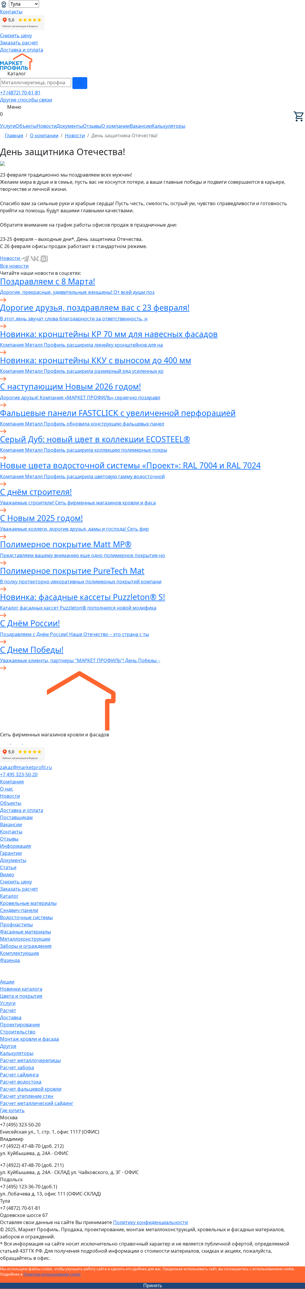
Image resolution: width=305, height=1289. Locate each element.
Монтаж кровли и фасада (29, 1039)
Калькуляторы (168, 126)
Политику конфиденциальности (150, 1222)
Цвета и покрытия (21, 996)
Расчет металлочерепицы (30, 1060)
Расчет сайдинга (19, 1074)
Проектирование (20, 1024)
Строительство (17, 1031)
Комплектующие (19, 953)
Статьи (8, 867)
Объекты (26, 126)
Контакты (11, 11)
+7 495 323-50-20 (19, 774)
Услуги (7, 126)
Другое (8, 1046)
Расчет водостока (20, 1081)
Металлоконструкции (25, 939)
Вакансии (141, 126)
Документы (70, 126)
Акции (7, 981)
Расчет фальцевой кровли (30, 1089)
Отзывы (92, 126)
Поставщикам (16, 817)
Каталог (9, 896)
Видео (7, 874)
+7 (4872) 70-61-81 (20, 92)
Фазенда (10, 960)
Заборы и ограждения (26, 946)
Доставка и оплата (21, 49)
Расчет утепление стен (26, 1096)
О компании (115, 126)
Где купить (12, 1110)
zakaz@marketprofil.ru (26, 767)
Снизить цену (16, 35)
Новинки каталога (21, 989)
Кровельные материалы (28, 903)
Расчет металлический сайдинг (36, 1103)
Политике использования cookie (52, 1274)
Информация (15, 846)
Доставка (10, 1017)
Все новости (14, 266)
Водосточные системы (26, 917)
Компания (12, 781)
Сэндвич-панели (19, 910)
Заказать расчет (19, 42)
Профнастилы (16, 924)
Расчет (8, 1010)
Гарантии (11, 853)
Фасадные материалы (25, 931)
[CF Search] (79, 83)
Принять (152, 1285)
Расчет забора (17, 1067)
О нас (6, 788)
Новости (47, 126)
